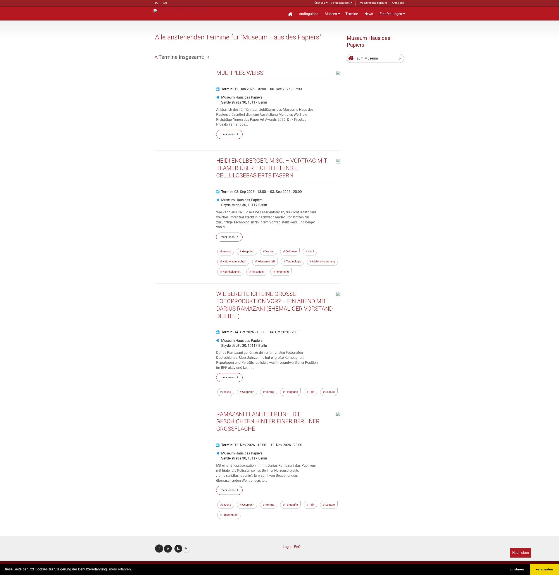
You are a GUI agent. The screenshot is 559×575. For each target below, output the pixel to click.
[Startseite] (290, 13)
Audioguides (308, 14)
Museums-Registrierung (374, 2)
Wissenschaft (266, 261)
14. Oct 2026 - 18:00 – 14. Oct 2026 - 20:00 (260, 332)
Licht (310, 251)
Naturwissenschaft (234, 261)
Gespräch (248, 251)
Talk (311, 391)
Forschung (282, 271)
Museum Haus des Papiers (241, 97)
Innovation (257, 271)
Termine (351, 14)
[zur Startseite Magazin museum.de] (180, 10)
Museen (331, 14)
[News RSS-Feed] (186, 549)
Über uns (319, 2)
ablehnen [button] (517, 569)
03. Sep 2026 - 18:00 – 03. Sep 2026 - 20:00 (261, 192)
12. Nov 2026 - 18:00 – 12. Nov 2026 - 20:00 (261, 445)
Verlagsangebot (340, 2)
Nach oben (520, 553)
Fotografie (291, 391)
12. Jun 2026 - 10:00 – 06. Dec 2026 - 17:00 (261, 89)
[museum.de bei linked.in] (168, 549)
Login (287, 547)
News (368, 14)
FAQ (297, 547)
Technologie (293, 261)
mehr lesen (228, 134)
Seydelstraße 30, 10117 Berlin (244, 102)
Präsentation (230, 514)
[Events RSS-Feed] (178, 549)
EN (165, 2)
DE (156, 2)
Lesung (226, 251)
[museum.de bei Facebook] (159, 548)
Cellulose (291, 251)
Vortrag (269, 251)
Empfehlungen (391, 14)
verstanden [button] (544, 569)
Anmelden (398, 2)
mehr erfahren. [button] (120, 569)
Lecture (330, 391)
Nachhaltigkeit (231, 271)
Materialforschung (323, 261)
